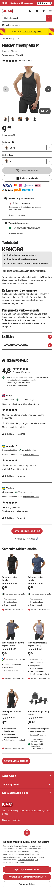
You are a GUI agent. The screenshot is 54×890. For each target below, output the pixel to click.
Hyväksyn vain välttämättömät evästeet (27, 877)
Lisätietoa (8, 336)
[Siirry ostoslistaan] (37, 11)
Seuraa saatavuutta (17, 215)
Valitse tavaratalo (13, 25)
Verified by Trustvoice (25, 539)
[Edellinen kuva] (6, 89)
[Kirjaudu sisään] (30, 11)
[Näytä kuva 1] (5, 119)
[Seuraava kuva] (48, 89)
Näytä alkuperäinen (31, 404)
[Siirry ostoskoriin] (43, 11)
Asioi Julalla (9, 775)
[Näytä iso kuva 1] (27, 89)
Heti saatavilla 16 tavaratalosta (37, 746)
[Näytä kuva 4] (27, 119)
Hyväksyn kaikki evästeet (27, 869)
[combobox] (27, 18)
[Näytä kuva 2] (12, 119)
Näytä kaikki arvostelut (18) (27, 531)
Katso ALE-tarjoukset (32, 31)
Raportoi (21, 434)
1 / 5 (42, 111)
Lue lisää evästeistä (26, 860)
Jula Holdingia (13, 820)
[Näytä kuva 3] (20, 119)
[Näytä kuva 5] (34, 119)
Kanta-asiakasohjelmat (15, 793)
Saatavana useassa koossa (14, 610)
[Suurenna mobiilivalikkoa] (50, 11)
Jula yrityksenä (10, 784)
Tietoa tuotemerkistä (15, 345)
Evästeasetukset (27, 884)
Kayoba (5, 51)
